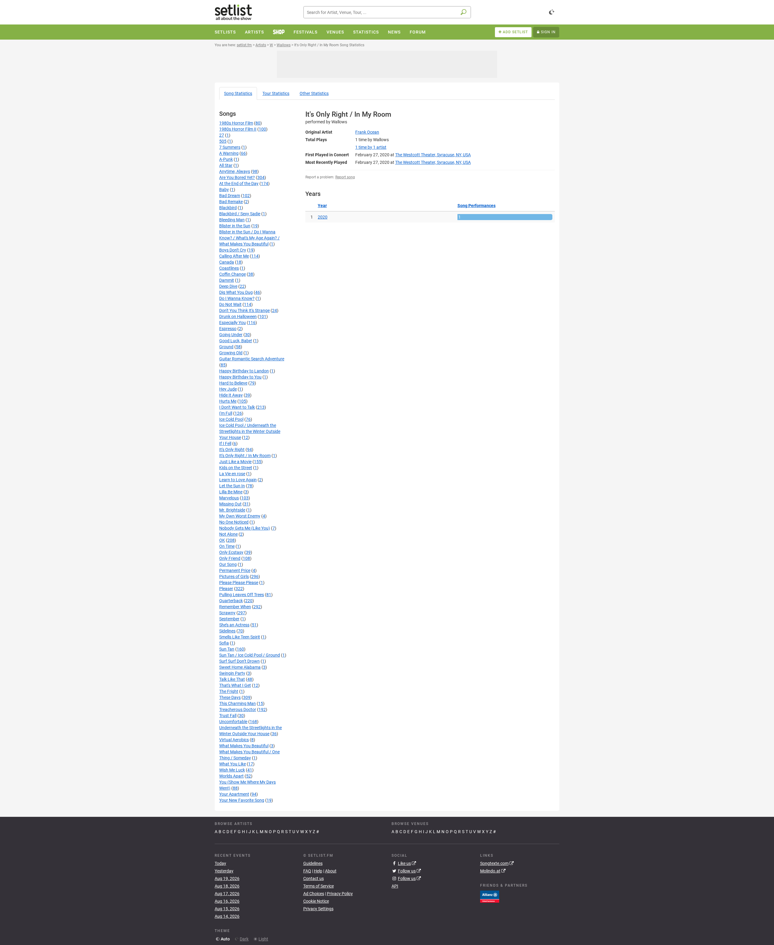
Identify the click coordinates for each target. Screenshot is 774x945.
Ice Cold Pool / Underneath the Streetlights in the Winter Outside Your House (249, 431)
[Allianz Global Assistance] (489, 896)
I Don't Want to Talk (237, 407)
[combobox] (387, 12)
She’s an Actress (234, 624)
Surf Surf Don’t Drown (239, 661)
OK (222, 540)
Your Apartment (234, 794)
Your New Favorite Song (241, 800)
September (229, 618)
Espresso (227, 328)
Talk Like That (232, 679)
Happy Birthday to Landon (244, 371)
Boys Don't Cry (232, 250)
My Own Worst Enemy (239, 516)
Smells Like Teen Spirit (239, 637)
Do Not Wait (230, 304)
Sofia (224, 643)
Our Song (228, 564)
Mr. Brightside (232, 510)
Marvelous (229, 497)
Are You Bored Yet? (237, 177)
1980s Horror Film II (237, 129)
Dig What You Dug (236, 292)
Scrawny (227, 612)
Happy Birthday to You (240, 377)
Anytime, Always (234, 171)
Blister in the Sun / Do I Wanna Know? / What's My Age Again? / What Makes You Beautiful (249, 237)
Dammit (226, 280)
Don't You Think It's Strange (244, 310)
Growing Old (230, 352)
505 (222, 141)
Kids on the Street (235, 467)
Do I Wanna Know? (237, 298)
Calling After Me (234, 256)
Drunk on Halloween (238, 316)
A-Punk (226, 159)
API (395, 886)
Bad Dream (229, 195)
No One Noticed (234, 522)
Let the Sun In (232, 485)
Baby (224, 189)
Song (238, 93)
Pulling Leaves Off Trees (241, 594)
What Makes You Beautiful (243, 745)
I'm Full (225, 413)
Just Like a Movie (235, 461)
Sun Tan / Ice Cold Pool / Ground (249, 655)
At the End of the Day (239, 183)
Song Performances (476, 205)
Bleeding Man (232, 219)
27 (221, 135)
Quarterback (231, 600)
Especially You (232, 322)
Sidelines (227, 630)
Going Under (230, 334)
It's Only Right (232, 449)
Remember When (235, 606)
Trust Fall (227, 715)
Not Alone (228, 534)
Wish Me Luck (232, 770)
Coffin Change (232, 274)
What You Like (232, 764)
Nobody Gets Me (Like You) (244, 528)
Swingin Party (232, 673)
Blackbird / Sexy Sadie (239, 213)
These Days (230, 697)
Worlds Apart (231, 776)
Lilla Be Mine (230, 491)
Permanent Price (234, 570)
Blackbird (228, 207)
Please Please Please (238, 582)
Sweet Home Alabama (240, 667)
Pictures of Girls (234, 576)
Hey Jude (228, 389)
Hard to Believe (233, 383)
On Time (227, 546)
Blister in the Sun (234, 225)
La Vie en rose (232, 473)
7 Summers (229, 147)
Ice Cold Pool (231, 419)
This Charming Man (237, 703)
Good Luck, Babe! (235, 340)
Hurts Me (227, 401)
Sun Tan (226, 649)
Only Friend (229, 558)
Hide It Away (231, 395)
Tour (275, 93)
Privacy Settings (318, 908)
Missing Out (230, 504)
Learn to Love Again (238, 479)
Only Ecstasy (231, 552)
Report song (345, 177)
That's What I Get (235, 685)
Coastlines (229, 268)
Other (314, 93)
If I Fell (225, 443)
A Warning (229, 153)
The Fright (228, 691)
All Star (226, 165)
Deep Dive (228, 286)
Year (322, 205)
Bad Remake (231, 201)
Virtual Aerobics (234, 739)
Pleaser (226, 588)
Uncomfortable (233, 721)
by (370, 147)
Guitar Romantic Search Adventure (251, 358)
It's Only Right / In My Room (245, 455)
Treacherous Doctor (237, 709)
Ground (226, 346)
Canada (226, 262)
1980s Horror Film (236, 123)
